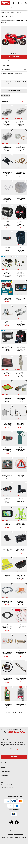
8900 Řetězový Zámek (7, 601)
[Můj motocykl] (18, 3)
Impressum (4, 779)
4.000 (7, 249)
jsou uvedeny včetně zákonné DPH (15, 834)
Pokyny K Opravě (7, 298)
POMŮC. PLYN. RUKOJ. (7, 549)
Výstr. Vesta (7, 575)
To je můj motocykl (14, 56)
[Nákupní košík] (26, 3)
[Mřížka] (23, 101)
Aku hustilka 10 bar (21, 500)
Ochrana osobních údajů (7, 784)
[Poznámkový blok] (22, 3)
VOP (2, 782)
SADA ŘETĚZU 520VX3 (7, 323)
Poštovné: (3, 837)
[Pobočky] (14, 3)
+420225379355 (16, 732)
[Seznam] (25, 101)
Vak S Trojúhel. (21, 475)
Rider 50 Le (7, 524)
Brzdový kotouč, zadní (21, 626)
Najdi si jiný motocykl (13, 60)
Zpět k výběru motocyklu (8, 16)
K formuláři (10, 84)
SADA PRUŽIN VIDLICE (21, 678)
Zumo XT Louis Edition (21, 298)
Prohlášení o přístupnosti (7, 787)
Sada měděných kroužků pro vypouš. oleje (20, 174)
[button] (25, 8)
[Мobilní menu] (2, 8)
